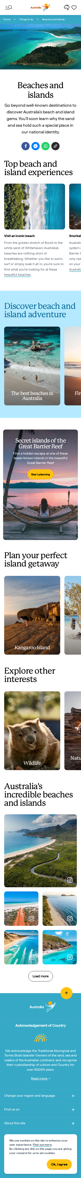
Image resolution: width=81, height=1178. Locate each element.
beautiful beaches (17, 275)
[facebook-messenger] (35, 146)
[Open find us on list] (73, 1110)
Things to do (26, 19)
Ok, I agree (59, 1164)
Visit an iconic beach (19, 236)
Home (6, 19)
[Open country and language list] (73, 1096)
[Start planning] (40, 485)
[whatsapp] (45, 146)
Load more (41, 976)
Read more (39, 1078)
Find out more (42, 1144)
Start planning (40, 474)
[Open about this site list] (73, 1124)
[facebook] (25, 146)
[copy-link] (55, 146)
